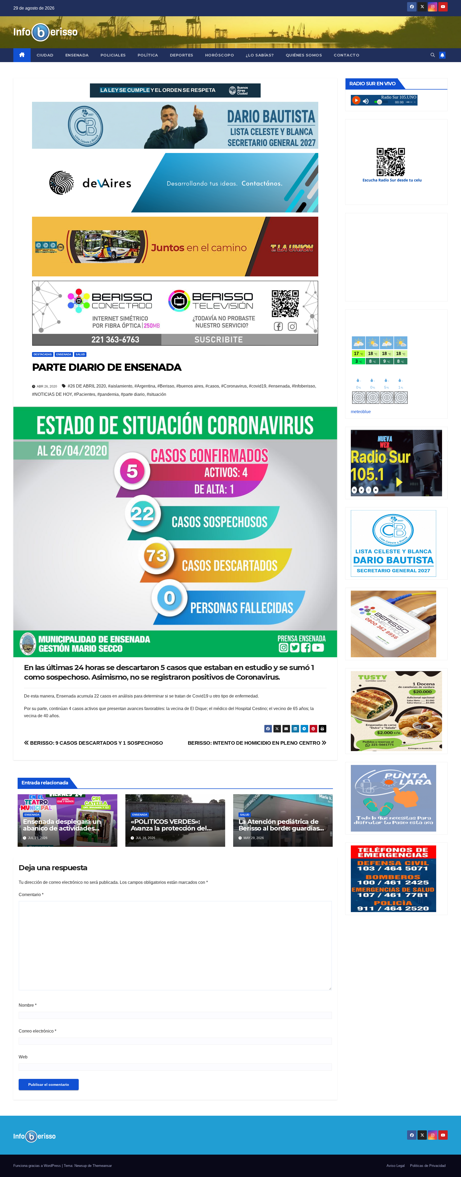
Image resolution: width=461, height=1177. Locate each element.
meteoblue (361, 411)
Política (148, 55)
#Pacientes (84, 394)
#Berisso (165, 386)
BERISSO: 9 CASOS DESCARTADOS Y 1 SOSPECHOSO (96, 743)
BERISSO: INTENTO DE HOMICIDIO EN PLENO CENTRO (254, 743)
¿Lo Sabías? (260, 55)
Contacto (346, 55)
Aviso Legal (396, 1166)
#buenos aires (189, 386)
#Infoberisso (303, 386)
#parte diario (133, 394)
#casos (212, 386)
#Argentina (144, 386)
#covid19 (257, 386)
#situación (156, 394)
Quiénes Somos (304, 55)
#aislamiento (120, 386)
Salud (80, 354)
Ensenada (77, 55)
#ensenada (279, 386)
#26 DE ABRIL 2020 (87, 386)
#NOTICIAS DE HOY (52, 394)
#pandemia (108, 394)
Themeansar (102, 1166)
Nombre (28, 1005)
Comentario (31, 894)
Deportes (181, 55)
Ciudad (45, 55)
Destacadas (43, 354)
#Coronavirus (234, 386)
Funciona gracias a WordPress (37, 1166)
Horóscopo (219, 55)
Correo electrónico (37, 1031)
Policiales (113, 55)
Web (23, 1057)
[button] (433, 55)
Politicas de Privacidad (428, 1166)
